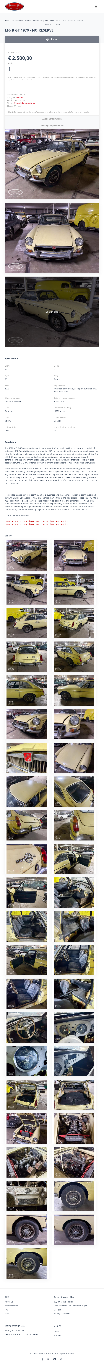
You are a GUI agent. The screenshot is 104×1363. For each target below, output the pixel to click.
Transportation (12, 1305)
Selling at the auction (15, 1330)
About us (9, 1301)
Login (56, 1331)
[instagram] (61, 1359)
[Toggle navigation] (96, 6)
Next (58, 24)
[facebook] (42, 1359)
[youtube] (54, 1359)
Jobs (7, 1313)
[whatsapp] (48, 1359)
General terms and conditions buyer (70, 1305)
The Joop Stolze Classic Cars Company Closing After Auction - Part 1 (36, 20)
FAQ (7, 1309)
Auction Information (52, 118)
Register (57, 1335)
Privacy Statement (62, 1313)
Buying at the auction (63, 1301)
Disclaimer (58, 1309)
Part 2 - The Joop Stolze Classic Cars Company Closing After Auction (37, 524)
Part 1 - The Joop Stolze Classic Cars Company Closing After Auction (37, 521)
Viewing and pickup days (52, 125)
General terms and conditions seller (21, 1334)
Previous (47, 24)
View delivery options (24, 103)
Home (7, 20)
